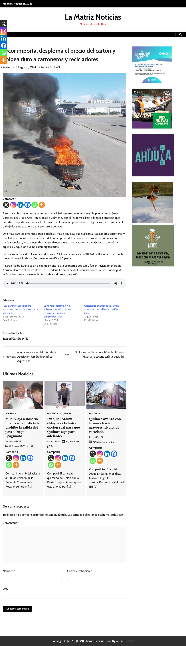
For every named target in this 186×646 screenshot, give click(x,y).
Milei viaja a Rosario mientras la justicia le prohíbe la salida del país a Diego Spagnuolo (22, 427)
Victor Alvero (53, 441)
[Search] (180, 34)
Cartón (16, 338)
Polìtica (19, 333)
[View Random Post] (174, 34)
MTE (25, 338)
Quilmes (65, 413)
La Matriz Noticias (93, 17)
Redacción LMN (50, 67)
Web (5, 588)
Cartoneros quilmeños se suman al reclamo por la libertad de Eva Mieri (101, 309)
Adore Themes (125, 641)
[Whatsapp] (34, 205)
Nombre (9, 571)
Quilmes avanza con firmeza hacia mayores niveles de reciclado (105, 425)
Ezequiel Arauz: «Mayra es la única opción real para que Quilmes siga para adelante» (63, 427)
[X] (6, 205)
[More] (42, 205)
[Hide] (1, 67)
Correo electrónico (79, 571)
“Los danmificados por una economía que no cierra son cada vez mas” (20, 309)
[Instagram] (13, 205)
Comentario (11, 523)
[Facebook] (27, 205)
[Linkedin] (20, 205)
